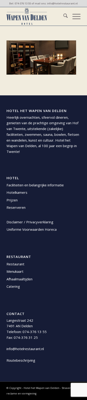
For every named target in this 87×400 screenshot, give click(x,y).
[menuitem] (63, 16)
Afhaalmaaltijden (19, 279)
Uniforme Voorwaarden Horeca (31, 229)
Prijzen (12, 200)
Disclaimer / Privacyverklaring (29, 222)
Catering (13, 286)
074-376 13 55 (23, 3)
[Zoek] (63, 16)
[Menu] (74, 16)
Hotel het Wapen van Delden (42, 388)
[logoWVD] (36, 16)
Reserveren (16, 207)
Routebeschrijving (20, 360)
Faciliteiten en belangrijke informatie (35, 185)
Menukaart (14, 271)
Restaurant (15, 264)
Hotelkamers (16, 192)
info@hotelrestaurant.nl (62, 3)
